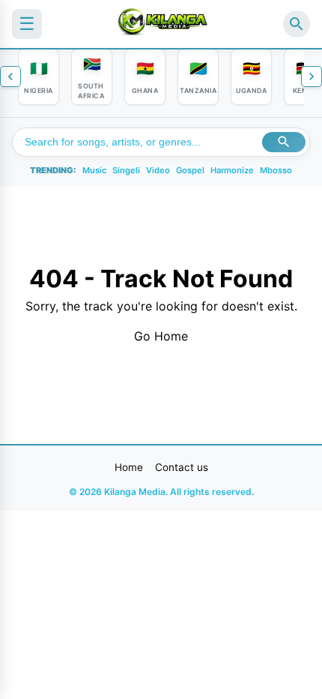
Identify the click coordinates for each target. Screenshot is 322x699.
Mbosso (276, 170)
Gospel (190, 170)
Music (94, 170)
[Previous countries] (10, 76)
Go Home (161, 336)
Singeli (126, 170)
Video (158, 170)
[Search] (296, 24)
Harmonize (232, 170)
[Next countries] (311, 76)
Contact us (181, 467)
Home (129, 467)
